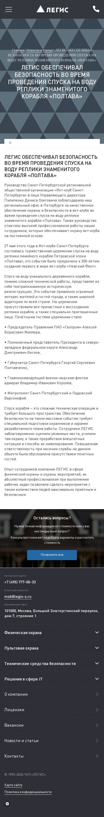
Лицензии (14, 709)
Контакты (14, 756)
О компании (16, 694)
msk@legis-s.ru (17, 596)
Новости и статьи (39, 50)
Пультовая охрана (21, 648)
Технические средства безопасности (40, 663)
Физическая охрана (23, 632)
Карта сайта (13, 785)
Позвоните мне (52, 554)
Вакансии (14, 725)
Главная (18, 50)
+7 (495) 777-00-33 (96, 9)
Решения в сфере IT (23, 678)
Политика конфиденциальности (28, 792)
